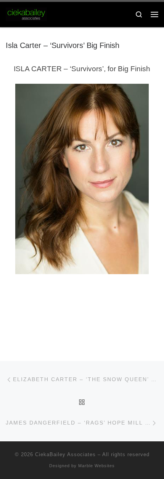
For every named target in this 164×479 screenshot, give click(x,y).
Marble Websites (96, 465)
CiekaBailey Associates (65, 454)
